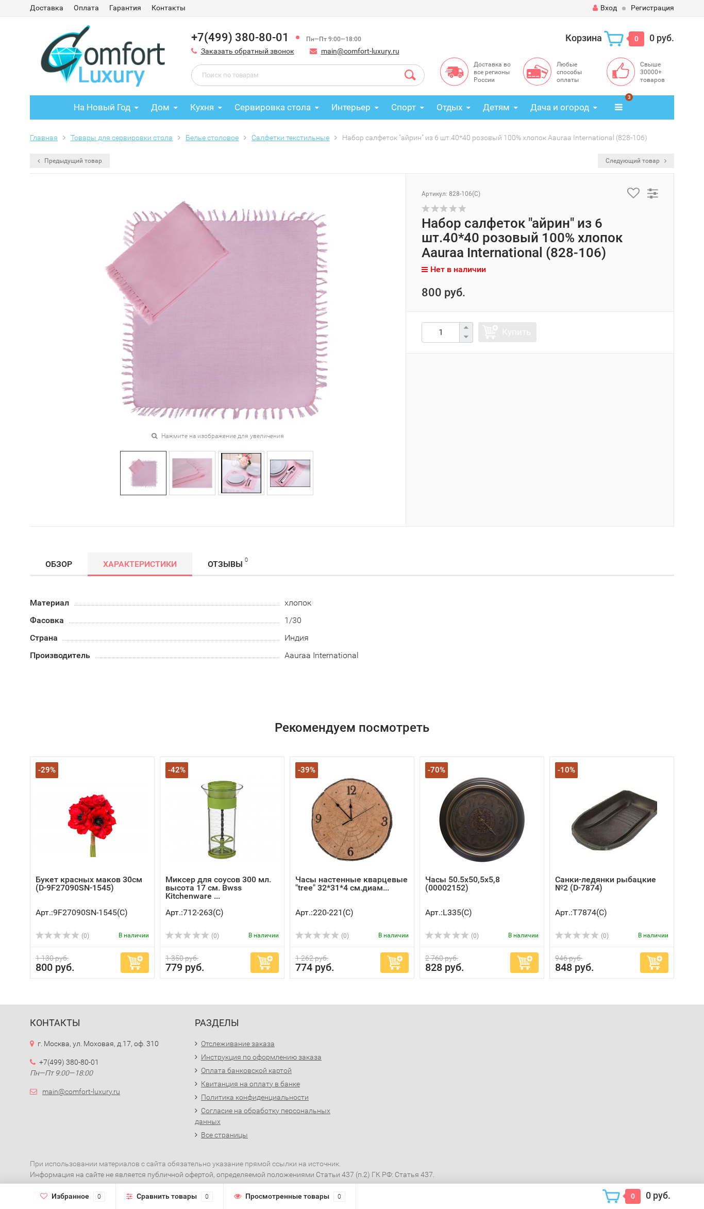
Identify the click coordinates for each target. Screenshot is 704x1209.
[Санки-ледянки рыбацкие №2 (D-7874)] (612, 819)
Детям (496, 107)
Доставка (46, 8)
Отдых (449, 107)
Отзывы (228, 563)
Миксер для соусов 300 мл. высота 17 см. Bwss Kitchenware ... (218, 888)
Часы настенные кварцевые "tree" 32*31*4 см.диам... (351, 884)
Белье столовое (212, 137)
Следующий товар (633, 160)
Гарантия (125, 8)
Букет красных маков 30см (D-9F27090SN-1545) (89, 884)
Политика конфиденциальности (255, 1097)
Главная (44, 137)
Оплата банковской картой (246, 1070)
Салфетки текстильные (290, 137)
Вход (608, 8)
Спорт (403, 107)
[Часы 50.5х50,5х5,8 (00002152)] (481, 819)
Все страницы (224, 1135)
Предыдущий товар (72, 160)
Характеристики (140, 564)
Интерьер (351, 107)
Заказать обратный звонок (247, 51)
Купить (516, 332)
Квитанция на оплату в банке (250, 1084)
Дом (160, 107)
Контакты (169, 8)
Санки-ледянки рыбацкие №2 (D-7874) (605, 884)
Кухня (202, 107)
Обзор (58, 564)
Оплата (86, 8)
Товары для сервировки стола (122, 137)
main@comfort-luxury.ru (360, 51)
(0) (84, 935)
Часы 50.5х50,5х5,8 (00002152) (462, 884)
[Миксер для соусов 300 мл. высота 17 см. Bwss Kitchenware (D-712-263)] (222, 819)
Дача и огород (559, 107)
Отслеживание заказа (238, 1043)
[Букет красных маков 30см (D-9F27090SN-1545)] (92, 819)
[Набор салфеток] (143, 472)
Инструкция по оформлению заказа (261, 1057)
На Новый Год (102, 107)
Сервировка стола (272, 107)
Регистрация (652, 8)
